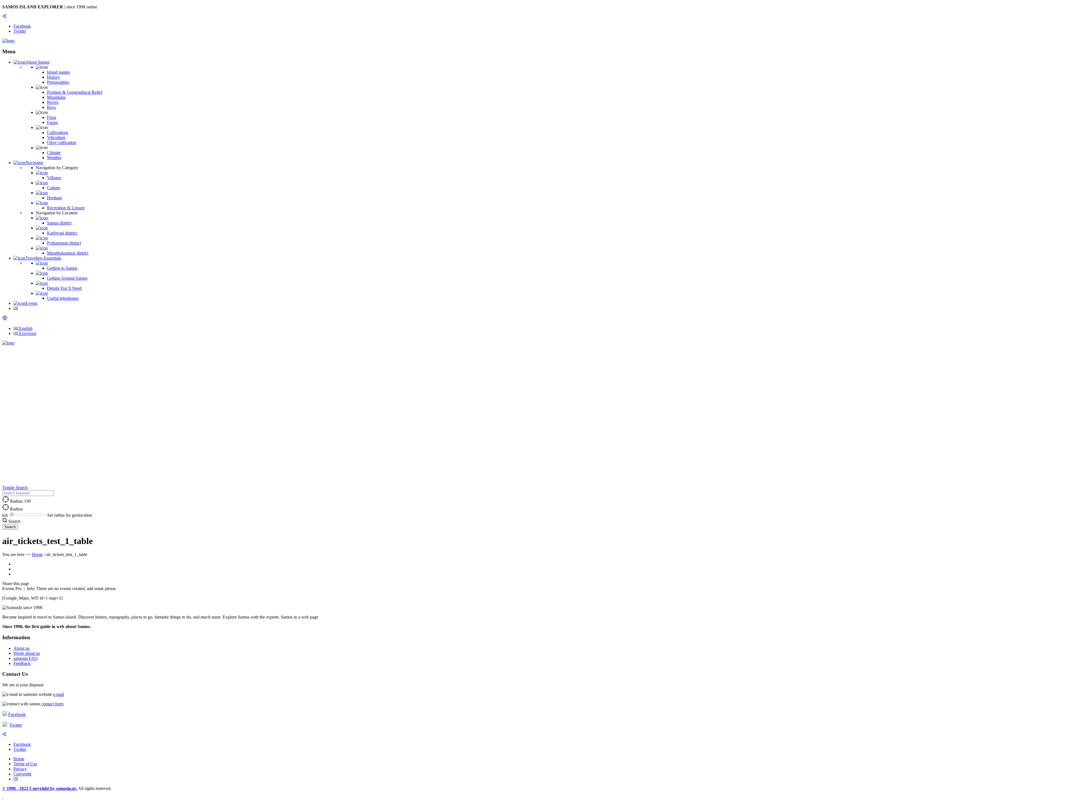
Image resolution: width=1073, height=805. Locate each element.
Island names (58, 72)
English (25, 328)
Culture (53, 187)
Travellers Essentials (43, 258)
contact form (52, 703)
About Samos (37, 62)
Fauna (52, 122)
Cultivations (57, 132)
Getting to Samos (62, 268)
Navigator (34, 162)
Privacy (20, 768)
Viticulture (56, 137)
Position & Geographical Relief (74, 92)
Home (37, 554)
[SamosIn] (8, 40)
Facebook (17, 714)
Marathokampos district (67, 253)
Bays (51, 107)
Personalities (58, 82)
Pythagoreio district (64, 243)
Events (31, 303)
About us (21, 648)
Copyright (22, 774)
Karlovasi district (62, 233)
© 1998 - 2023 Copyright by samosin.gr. (39, 788)
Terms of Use (25, 763)
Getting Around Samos (67, 278)
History (53, 77)
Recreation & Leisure (66, 207)
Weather (54, 157)
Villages (54, 177)
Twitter (16, 725)
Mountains (56, 97)
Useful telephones (63, 298)
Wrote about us (26, 653)
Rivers (52, 102)
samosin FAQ (25, 658)
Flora (51, 117)
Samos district (59, 223)
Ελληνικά (27, 333)
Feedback (21, 663)
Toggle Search (15, 487)
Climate (54, 152)
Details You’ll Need (64, 288)
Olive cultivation (61, 142)
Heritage (54, 197)
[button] (4, 319)
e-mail (58, 694)
